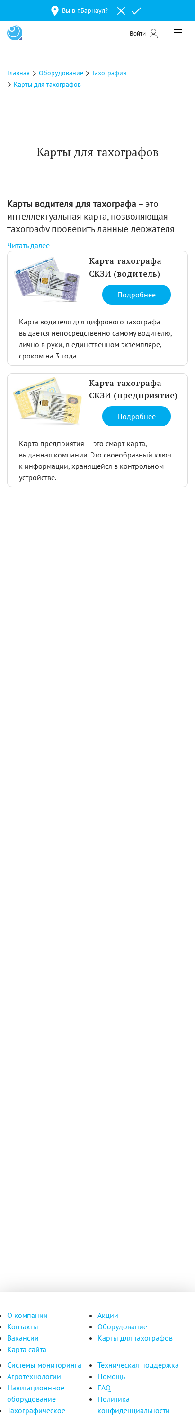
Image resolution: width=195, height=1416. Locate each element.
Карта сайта (26, 1349)
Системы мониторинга (44, 1365)
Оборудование (122, 1326)
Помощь (111, 1376)
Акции (108, 1315)
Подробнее (136, 294)
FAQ (104, 1387)
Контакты (22, 1326)
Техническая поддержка (138, 1365)
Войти (138, 33)
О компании (27, 1315)
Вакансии (23, 1338)
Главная (18, 73)
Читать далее (28, 245)
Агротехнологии (34, 1376)
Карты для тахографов (135, 1338)
